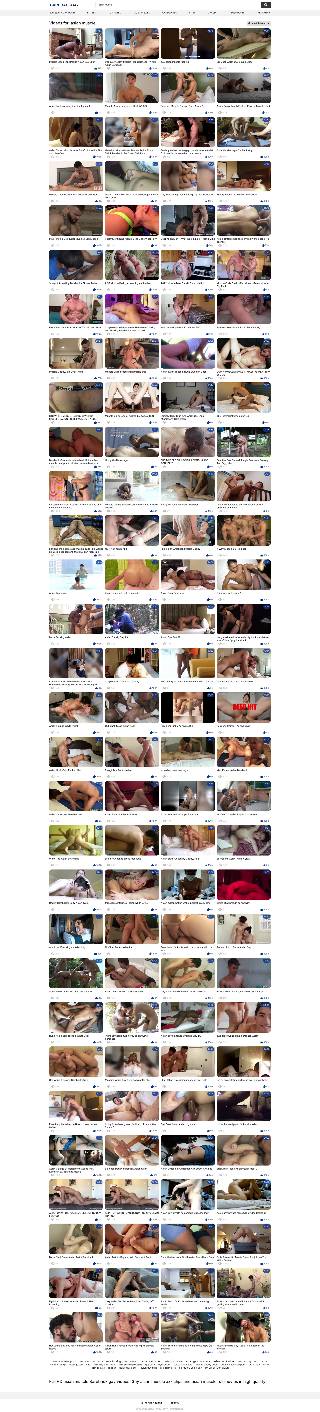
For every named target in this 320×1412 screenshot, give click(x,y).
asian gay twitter (259, 1364)
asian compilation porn (233, 1364)
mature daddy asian (207, 1364)
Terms (175, 1403)
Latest (91, 12)
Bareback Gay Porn (62, 12)
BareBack (64, 5)
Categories (169, 12)
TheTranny (263, 12)
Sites (192, 12)
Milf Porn (237, 12)
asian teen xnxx (131, 1361)
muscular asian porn (64, 1361)
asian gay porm (128, 1367)
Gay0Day (213, 12)
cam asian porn (168, 1367)
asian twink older (224, 1361)
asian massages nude (248, 1361)
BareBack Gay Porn (157, 1409)
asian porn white (173, 1361)
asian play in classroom (104, 1364)
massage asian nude (79, 1364)
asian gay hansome (198, 1361)
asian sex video (151, 1361)
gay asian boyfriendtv (157, 1364)
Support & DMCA (151, 1403)
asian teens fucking (109, 1361)
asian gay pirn (148, 1367)
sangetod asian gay (190, 1367)
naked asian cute (183, 1364)
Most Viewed (142, 12)
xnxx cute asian (86, 1361)
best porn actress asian (104, 1367)
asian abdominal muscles (130, 1364)
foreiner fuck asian (217, 1367)
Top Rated (114, 12)
